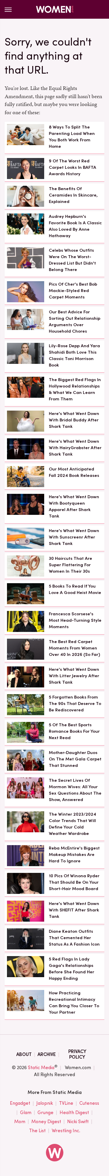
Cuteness (89, 1103)
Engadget (20, 1103)
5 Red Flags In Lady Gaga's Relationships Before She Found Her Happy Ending (71, 968)
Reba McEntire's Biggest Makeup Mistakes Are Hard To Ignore (74, 854)
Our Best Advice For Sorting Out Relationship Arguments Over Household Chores (74, 321)
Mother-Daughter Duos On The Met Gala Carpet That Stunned (75, 759)
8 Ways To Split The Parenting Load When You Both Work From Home (72, 136)
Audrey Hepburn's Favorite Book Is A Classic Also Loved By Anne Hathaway (75, 226)
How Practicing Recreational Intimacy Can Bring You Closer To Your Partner (74, 1002)
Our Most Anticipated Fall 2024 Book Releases (74, 472)
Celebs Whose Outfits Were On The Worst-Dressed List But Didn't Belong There (72, 260)
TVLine (66, 1103)
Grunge (45, 1112)
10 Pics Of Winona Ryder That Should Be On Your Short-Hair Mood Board (74, 882)
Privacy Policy (77, 1054)
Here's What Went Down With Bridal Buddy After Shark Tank (74, 420)
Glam (25, 1112)
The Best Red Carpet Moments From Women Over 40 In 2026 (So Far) (74, 648)
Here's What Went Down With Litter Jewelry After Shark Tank (74, 676)
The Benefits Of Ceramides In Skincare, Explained (73, 195)
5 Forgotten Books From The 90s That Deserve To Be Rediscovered (75, 703)
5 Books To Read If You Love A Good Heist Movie (75, 589)
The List (37, 1130)
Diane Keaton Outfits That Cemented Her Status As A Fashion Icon (74, 938)
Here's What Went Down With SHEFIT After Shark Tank (74, 910)
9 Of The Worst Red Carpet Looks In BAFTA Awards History (72, 167)
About (24, 1054)
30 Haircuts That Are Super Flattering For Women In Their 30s (70, 565)
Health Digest (74, 1112)
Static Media (41, 1067)
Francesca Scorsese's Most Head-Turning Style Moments (75, 620)
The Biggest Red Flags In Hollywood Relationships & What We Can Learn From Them (75, 389)
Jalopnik (44, 1103)
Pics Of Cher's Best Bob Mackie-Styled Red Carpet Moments (73, 291)
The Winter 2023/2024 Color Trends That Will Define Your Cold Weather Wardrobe (72, 824)
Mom (19, 1121)
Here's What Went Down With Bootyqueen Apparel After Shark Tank (74, 506)
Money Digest (46, 1121)
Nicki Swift (78, 1121)
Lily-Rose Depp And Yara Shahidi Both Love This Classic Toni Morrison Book (74, 355)
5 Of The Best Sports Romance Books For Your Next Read (74, 731)
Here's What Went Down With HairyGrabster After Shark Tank (75, 448)
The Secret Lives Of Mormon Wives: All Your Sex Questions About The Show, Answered (75, 790)
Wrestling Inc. (66, 1130)
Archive (46, 1054)
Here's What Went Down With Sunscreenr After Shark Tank (74, 537)
